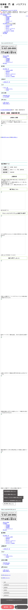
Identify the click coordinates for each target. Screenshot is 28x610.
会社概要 (7, 18)
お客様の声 (5, 32)
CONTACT (6, 595)
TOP (16, 10)
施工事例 (5, 23)
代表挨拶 (7, 17)
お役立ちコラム (9, 88)
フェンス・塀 (8, 29)
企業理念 (7, 19)
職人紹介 (7, 22)
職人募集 (5, 33)
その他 (7, 90)
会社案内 (5, 15)
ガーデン (7, 27)
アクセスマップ (9, 21)
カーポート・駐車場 (10, 30)
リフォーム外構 (9, 25)
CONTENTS (6, 592)
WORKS (5, 587)
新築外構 (7, 26)
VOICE (5, 590)
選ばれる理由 (8, 16)
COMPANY (6, 584)
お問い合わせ (3, 13)
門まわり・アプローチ (10, 28)
